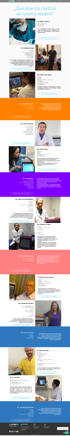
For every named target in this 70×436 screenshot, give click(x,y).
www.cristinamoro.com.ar (29, 305)
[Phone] (55, 426)
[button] (19, 1)
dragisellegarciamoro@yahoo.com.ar (28, 306)
